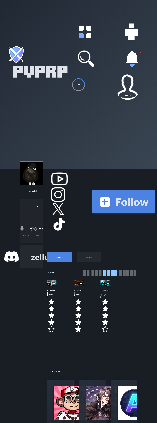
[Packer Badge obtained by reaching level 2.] (30, 174)
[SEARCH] (86, 58)
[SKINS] (131, 32)
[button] (85, 32)
